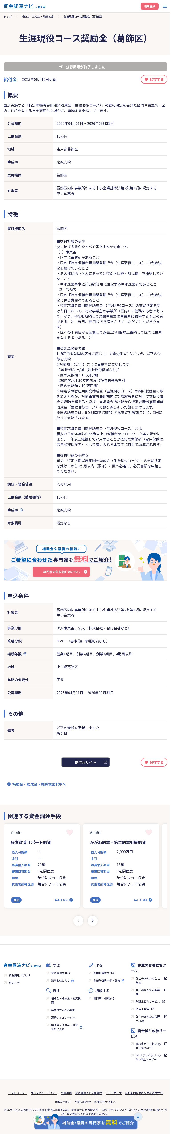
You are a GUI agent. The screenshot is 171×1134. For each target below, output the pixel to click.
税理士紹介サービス (148, 1001)
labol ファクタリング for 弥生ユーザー (148, 1057)
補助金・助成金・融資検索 (38, 16)
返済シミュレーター (63, 1017)
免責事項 (66, 1093)
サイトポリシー (17, 1093)
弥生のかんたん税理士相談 (148, 1018)
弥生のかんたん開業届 (148, 992)
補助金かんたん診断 (63, 1010)
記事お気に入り (60, 980)
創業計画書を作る (104, 973)
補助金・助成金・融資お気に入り (64, 1027)
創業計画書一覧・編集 (107, 980)
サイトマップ (114, 1093)
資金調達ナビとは (19, 975)
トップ (8, 16)
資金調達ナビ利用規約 (88, 1093)
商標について (63, 1102)
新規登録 (149, 6)
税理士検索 (142, 1009)
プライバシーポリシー (44, 1093)
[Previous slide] (78, 920)
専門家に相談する (104, 998)
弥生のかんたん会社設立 (148, 980)
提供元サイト (85, 762)
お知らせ (14, 983)
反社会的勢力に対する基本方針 (144, 1093)
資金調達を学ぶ (60, 973)
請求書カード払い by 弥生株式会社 (148, 1046)
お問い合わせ (83, 1102)
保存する (157, 79)
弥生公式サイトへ (105, 1102)
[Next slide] (92, 920)
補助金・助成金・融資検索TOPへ (39, 784)
